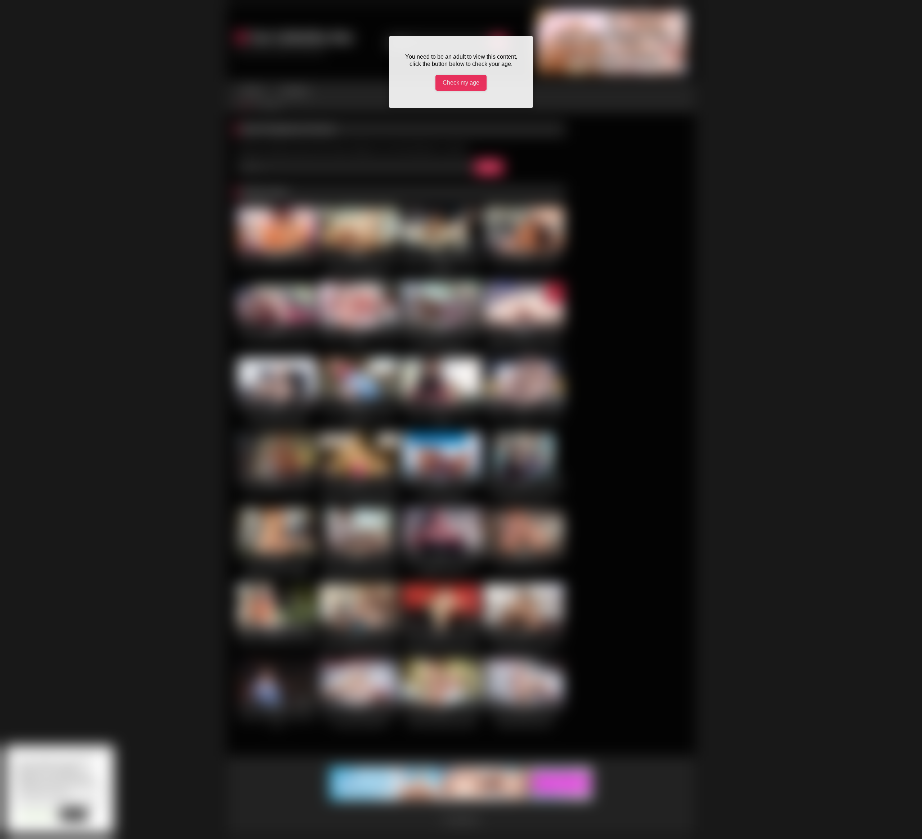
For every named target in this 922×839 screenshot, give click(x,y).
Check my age (461, 83)
